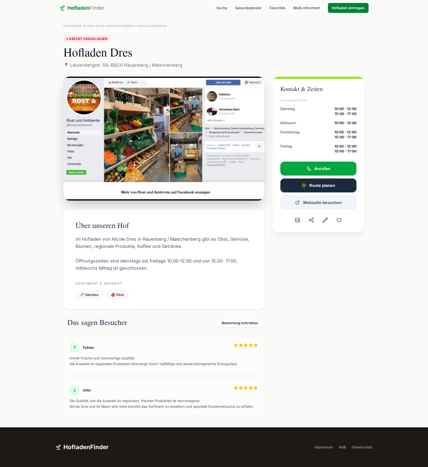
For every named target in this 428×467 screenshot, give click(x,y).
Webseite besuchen (322, 202)
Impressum (324, 447)
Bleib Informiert (307, 8)
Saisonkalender (248, 8)
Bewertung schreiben (240, 323)
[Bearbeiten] (325, 220)
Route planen (322, 185)
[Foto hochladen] (297, 220)
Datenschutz (362, 447)
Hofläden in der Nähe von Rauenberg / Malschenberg (115, 26)
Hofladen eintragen (348, 8)
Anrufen (322, 168)
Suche (221, 8)
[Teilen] (311, 220)
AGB (342, 447)
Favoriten (277, 8)
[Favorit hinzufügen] (339, 220)
